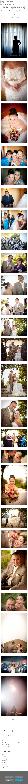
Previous (4, 731)
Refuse (9, 780)
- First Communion (6, 769)
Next (10, 731)
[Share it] (26, 11)
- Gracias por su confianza (9, 741)
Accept (19, 780)
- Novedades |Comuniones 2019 (10, 743)
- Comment (21, 11)
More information (9, 777)
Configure (19, 777)
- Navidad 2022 (5, 745)
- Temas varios (5, 771)
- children (4, 763)
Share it (14, 719)
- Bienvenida (5, 739)
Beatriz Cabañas (16, 17)
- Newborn (4, 761)
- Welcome (4, 757)
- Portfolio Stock (6, 747)
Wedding (15, 11)
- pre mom (4, 765)
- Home (3, 755)
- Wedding (4, 759)
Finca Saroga (16, 14)
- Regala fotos (5, 767)
